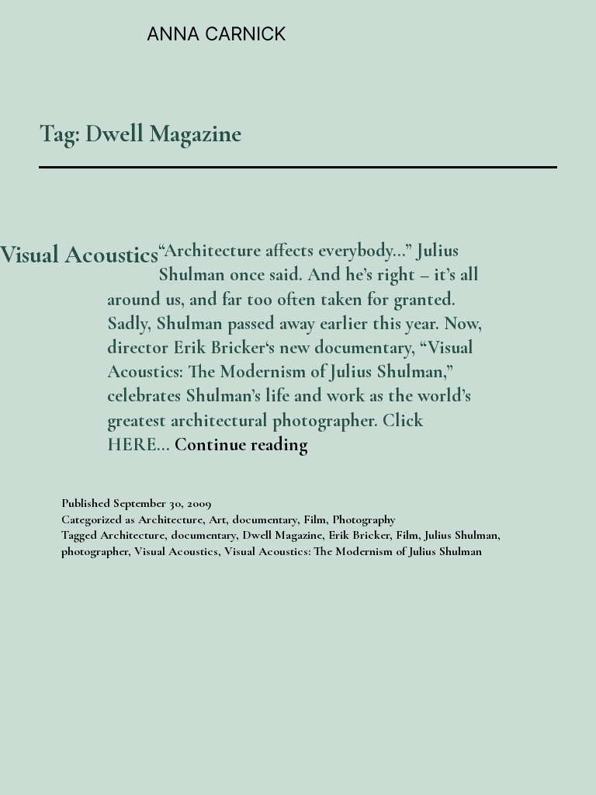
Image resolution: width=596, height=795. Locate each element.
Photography (364, 519)
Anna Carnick (216, 34)
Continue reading (241, 444)
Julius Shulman (460, 535)
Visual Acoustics (79, 254)
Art (217, 519)
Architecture (170, 519)
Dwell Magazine (282, 535)
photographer (94, 551)
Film (314, 519)
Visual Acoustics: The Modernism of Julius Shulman (353, 551)
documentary (264, 519)
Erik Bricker (359, 535)
